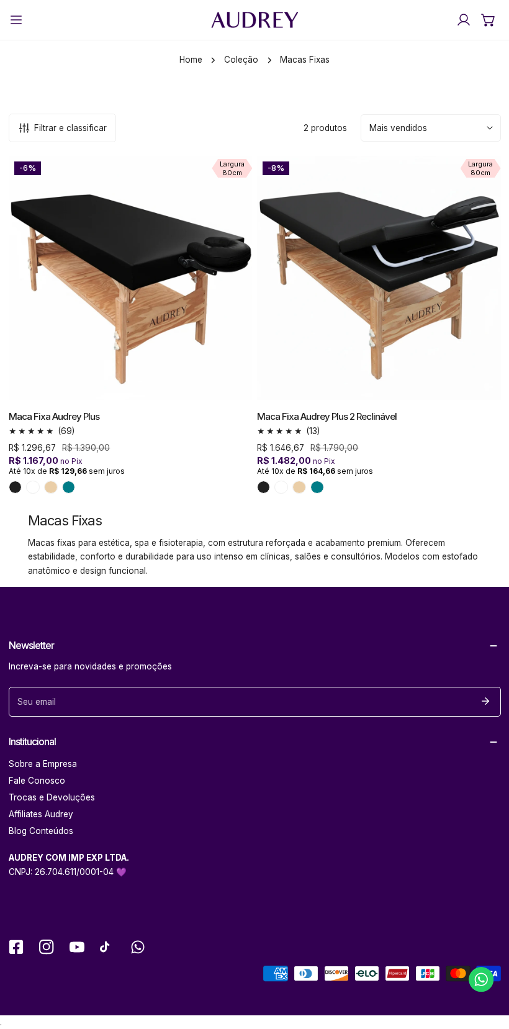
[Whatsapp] (138, 947)
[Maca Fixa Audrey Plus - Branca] (33, 487)
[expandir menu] (16, 19)
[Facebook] (16, 947)
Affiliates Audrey (41, 814)
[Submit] (486, 701)
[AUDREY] (254, 20)
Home (190, 60)
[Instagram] (46, 947)
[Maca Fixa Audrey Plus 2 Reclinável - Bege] (299, 487)
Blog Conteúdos (41, 831)
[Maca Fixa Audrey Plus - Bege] (51, 487)
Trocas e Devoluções (52, 797)
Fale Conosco (37, 781)
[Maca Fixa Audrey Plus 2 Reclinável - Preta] (264, 487)
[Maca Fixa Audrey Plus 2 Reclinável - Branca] (281, 487)
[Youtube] (76, 947)
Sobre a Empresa (43, 764)
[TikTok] (107, 947)
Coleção (241, 60)
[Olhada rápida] (229, 386)
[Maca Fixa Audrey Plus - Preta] (15, 487)
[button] (488, 19)
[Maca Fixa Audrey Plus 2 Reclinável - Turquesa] (317, 487)
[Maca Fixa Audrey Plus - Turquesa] (69, 487)
